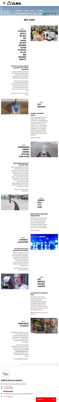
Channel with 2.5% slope (41, 204)
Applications (18, 11)
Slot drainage (41, 105)
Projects (26, 11)
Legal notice (35, 364)
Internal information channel (25, 364)
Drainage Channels (6, 12)
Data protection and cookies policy (46, 364)
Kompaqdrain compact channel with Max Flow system (23, 152)
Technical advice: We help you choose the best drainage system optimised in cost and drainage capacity (22, 45)
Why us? (33, 11)
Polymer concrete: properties (23, 13)
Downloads (40, 11)
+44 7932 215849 (8, 388)
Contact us (40, 399)
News (35, 13)
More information (36, 137)
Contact (40, 13)
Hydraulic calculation (23, 240)
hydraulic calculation (23, 270)
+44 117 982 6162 (8, 396)
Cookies (56, 364)
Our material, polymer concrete (41, 283)
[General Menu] (3, 3)
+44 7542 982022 (8, 387)
